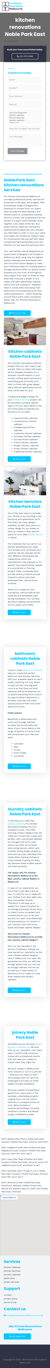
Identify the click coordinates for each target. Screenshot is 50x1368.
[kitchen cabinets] (24, 115)
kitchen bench (35, 534)
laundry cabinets (16, 824)
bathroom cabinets (32, 670)
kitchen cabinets (21, 399)
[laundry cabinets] (24, 120)
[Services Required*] (24, 112)
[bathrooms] (24, 123)
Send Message (17, 151)
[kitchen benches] (24, 118)
